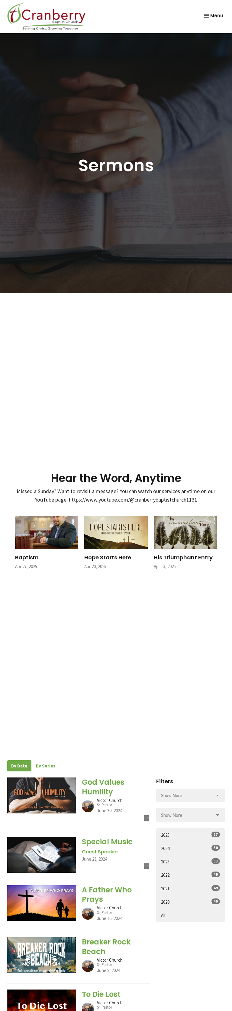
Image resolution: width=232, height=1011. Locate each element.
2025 (189, 835)
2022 (189, 875)
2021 (189, 888)
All (163, 915)
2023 (189, 862)
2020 (189, 902)
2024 (189, 848)
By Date (19, 766)
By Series (45, 766)
